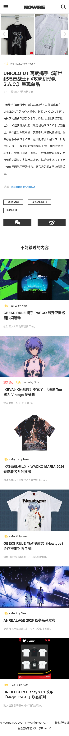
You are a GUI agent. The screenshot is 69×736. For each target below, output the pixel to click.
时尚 (5, 63)
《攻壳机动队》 (13, 202)
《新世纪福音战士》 (39, 202)
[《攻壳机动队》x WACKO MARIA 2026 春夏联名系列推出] (34, 433)
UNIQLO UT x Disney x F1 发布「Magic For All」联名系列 (28, 694)
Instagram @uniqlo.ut (23, 186)
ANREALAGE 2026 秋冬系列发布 (29, 620)
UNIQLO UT (12, 210)
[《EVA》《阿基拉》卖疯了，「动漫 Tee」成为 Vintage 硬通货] (34, 356)
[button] (4, 34)
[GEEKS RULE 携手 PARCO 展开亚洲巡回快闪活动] (34, 279)
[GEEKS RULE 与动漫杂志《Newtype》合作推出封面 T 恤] (34, 510)
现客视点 (8, 382)
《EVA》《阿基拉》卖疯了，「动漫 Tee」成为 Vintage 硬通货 (34, 392)
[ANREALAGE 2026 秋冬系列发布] (34, 587)
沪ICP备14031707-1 (38, 722)
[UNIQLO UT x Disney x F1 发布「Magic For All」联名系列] (34, 658)
